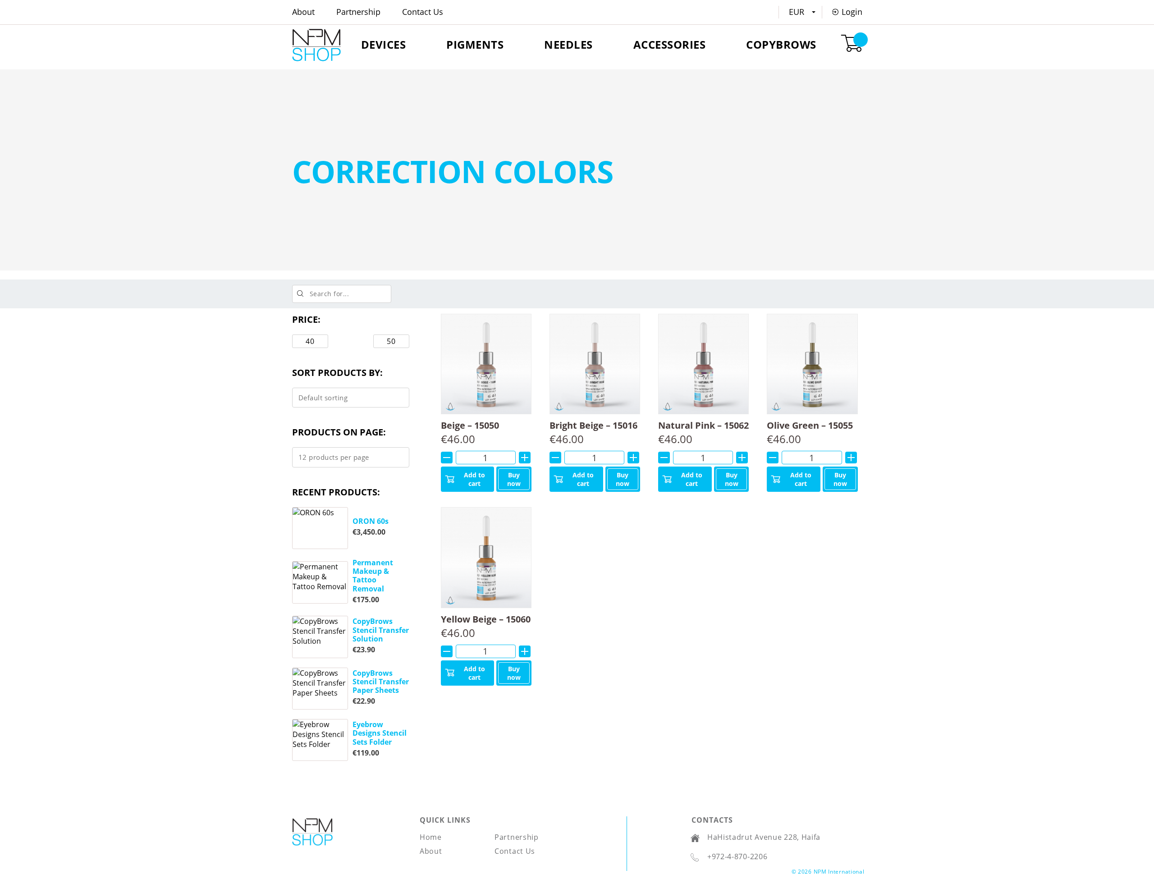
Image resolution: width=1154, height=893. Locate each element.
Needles (568, 44)
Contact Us (422, 11)
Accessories (669, 44)
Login (852, 11)
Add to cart (474, 479)
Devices (383, 44)
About (303, 11)
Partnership (358, 11)
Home (431, 837)
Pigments (475, 44)
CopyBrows (781, 44)
